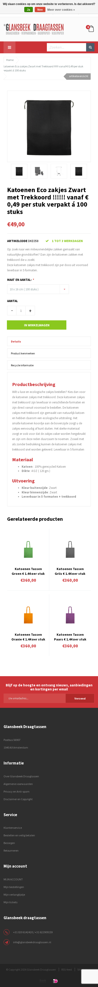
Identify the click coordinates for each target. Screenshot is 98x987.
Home (10, 60)
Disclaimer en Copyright (18, 799)
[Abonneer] (49, 698)
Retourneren (11, 850)
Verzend (80, 698)
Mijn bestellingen (14, 887)
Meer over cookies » (61, 9)
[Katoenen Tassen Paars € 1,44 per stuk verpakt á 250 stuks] (70, 615)
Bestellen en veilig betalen (19, 835)
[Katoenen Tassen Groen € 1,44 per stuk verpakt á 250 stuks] (28, 549)
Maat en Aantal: (20, 280)
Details (16, 341)
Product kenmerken (23, 353)
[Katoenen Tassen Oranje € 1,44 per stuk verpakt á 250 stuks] (28, 615)
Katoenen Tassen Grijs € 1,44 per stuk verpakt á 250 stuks (70, 571)
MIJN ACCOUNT (13, 879)
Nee (40, 9)
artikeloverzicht (78, 76)
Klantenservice (13, 827)
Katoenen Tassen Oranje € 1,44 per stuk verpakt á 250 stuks (28, 636)
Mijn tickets (10, 902)
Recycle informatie (22, 365)
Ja (28, 9)
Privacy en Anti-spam (16, 791)
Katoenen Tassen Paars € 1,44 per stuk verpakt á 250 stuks (70, 636)
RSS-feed (66, 969)
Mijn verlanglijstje (14, 894)
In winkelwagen (36, 325)
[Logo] (34, 29)
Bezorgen (9, 843)
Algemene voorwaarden (18, 784)
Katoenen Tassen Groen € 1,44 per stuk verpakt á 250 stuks (28, 571)
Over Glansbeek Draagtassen (21, 776)
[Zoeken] (90, 47)
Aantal (12, 301)
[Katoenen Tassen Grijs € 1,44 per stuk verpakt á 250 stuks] (70, 549)
